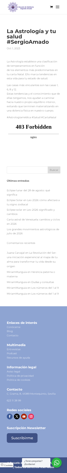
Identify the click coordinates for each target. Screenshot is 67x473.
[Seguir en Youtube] (24, 416)
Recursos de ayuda (18, 357)
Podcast (12, 353)
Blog (10, 331)
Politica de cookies (18, 379)
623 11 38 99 (14, 400)
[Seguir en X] (17, 416)
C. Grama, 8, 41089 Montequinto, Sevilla (31, 393)
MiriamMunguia (17, 272)
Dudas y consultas (42, 282)
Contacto (12, 335)
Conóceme (13, 327)
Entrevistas (14, 349)
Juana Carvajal (16, 252)
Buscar (54, 170)
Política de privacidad (20, 375)
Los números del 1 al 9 (45, 287)
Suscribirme (22, 438)
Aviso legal (13, 371)
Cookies (8, 465)
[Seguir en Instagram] (31, 416)
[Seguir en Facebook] (10, 416)
